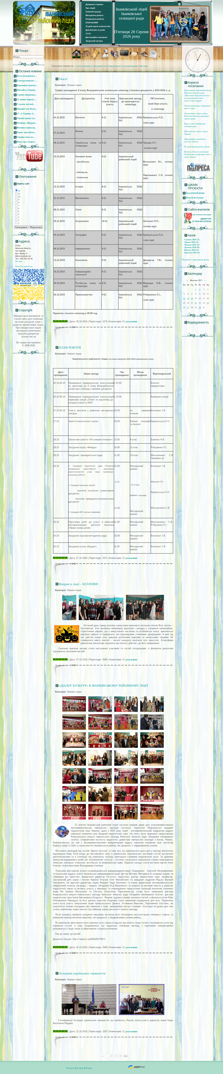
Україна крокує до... (26, 118)
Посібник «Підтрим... (27, 123)
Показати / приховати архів (195, 259)
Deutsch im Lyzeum (194, 197)
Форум (88, 1068)
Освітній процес (93, 12)
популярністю (99, 66)
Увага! (63, 79)
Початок (70, 1068)
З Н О (88, 34)
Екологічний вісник (195, 193)
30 (200, 307)
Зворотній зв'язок (94, 41)
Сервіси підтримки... (26, 95)
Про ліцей (90, 8)
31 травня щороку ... (26, 99)
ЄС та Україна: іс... (26, 113)
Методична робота (94, 15)
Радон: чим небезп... (26, 132)
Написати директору (24, 266)
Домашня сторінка (94, 4)
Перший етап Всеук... (27, 109)
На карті (18, 261)
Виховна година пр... (26, 127)
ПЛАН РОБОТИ (70, 347)
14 (192, 298)
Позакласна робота (95, 19)
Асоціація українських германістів (82, 973)
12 (184, 298)
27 (188, 307)
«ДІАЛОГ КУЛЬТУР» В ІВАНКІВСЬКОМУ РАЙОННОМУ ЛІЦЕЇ (103, 685)
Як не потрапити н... (26, 76)
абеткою (144, 66)
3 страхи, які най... (25, 104)
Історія (79, 1068)
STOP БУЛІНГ (92, 23)
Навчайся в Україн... (26, 90)
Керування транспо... (27, 85)
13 (188, 298)
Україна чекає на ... (26, 137)
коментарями (131, 66)
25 (208, 303)
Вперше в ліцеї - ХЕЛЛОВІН (78, 584)
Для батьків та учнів (95, 30)
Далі (126, 1056)
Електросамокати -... (27, 80)
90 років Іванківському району (197, 147)
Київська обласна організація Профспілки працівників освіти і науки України (197, 154)
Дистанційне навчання (96, 37)
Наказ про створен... (26, 142)
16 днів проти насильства (98, 26)
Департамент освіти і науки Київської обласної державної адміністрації (196, 116)
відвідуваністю (115, 66)
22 (196, 303)
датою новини (84, 66)
